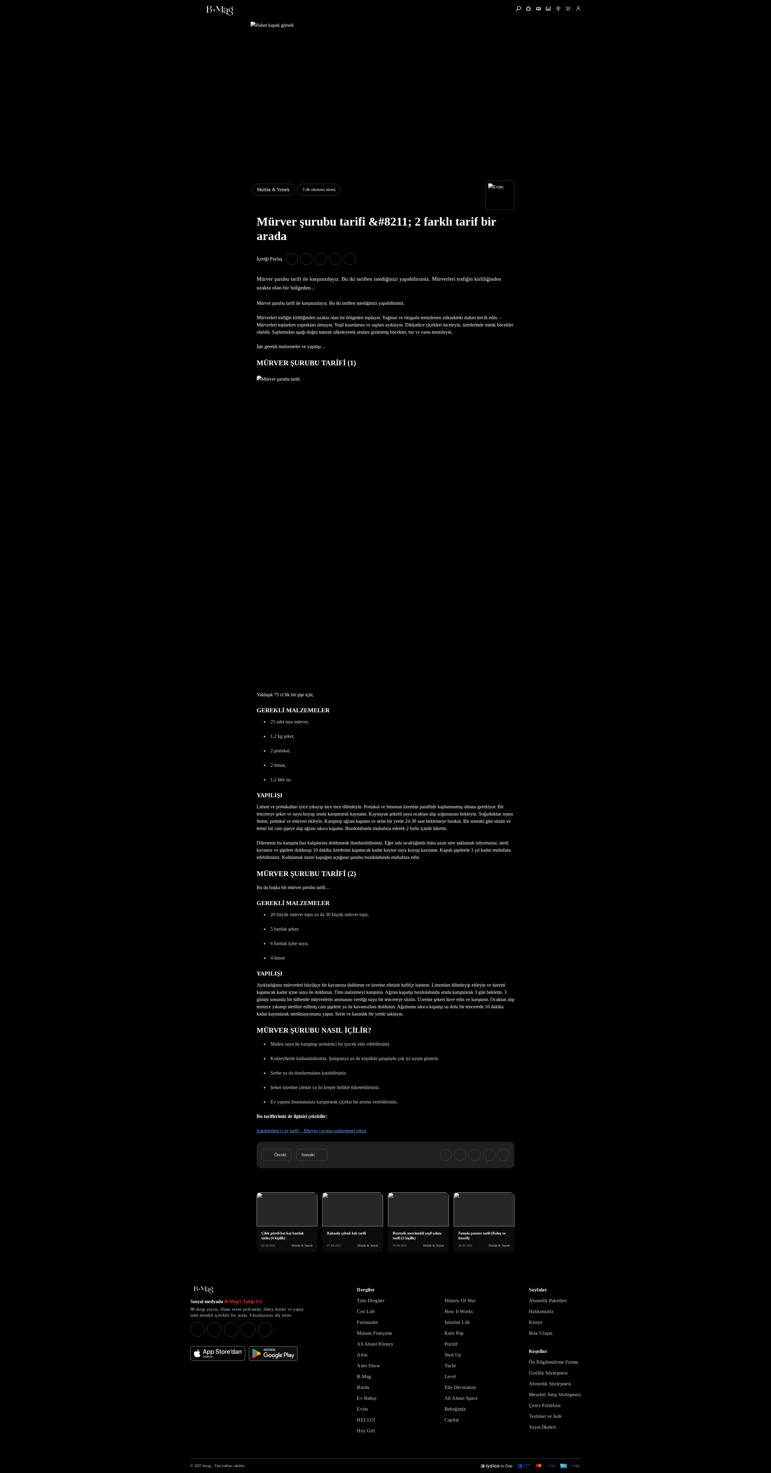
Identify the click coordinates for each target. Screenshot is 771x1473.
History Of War (460, 1300)
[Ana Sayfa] (203, 1289)
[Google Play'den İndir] (273, 1353)
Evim (362, 1409)
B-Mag (364, 1376)
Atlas (362, 1354)
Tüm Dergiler (370, 1300)
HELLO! (366, 1419)
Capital (452, 1419)
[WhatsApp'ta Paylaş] (321, 259)
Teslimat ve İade (545, 1416)
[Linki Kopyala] (504, 1155)
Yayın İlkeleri (542, 1427)
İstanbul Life (457, 1322)
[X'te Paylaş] (306, 259)
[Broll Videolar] (558, 8)
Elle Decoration (460, 1387)
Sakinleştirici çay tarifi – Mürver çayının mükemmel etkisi (311, 1130)
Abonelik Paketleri (548, 1300)
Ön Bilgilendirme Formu (554, 1362)
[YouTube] (214, 1329)
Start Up (453, 1354)
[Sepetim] (568, 8)
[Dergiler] (538, 8)
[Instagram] (197, 1329)
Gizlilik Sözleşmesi (548, 1372)
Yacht (450, 1365)
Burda (363, 1387)
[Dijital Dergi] (548, 8)
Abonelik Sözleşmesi (550, 1383)
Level (450, 1376)
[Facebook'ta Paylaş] (292, 259)
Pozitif (451, 1344)
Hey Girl (366, 1430)
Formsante (367, 1322)
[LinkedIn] (248, 1329)
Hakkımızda (541, 1311)
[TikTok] (265, 1329)
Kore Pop (454, 1333)
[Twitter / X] (231, 1329)
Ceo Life (366, 1311)
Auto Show (368, 1365)
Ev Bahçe (366, 1398)
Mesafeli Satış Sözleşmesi (555, 1394)
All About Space (461, 1398)
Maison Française (374, 1333)
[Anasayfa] (528, 8)
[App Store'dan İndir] (217, 1353)
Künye (535, 1322)
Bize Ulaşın (540, 1333)
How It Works (459, 1311)
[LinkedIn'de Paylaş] (335, 259)
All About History (375, 1344)
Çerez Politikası (544, 1405)
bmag (207, 1466)
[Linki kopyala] (350, 259)
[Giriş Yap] (578, 8)
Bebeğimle (455, 1409)
